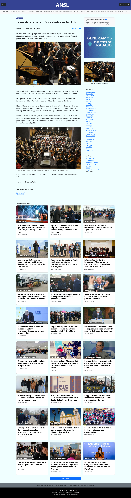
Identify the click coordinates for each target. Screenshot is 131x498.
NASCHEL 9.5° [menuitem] (121, 11)
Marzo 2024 (89, 97)
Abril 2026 (89, 143)
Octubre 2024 (90, 110)
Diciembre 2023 (90, 92)
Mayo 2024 (89, 101)
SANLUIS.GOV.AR (124, 5)
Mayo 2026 (89, 145)
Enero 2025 (89, 116)
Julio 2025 (89, 127)
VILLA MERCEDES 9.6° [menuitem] (22, 11)
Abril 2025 (89, 121)
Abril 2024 (89, 99)
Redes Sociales (68, 492)
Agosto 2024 (89, 107)
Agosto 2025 (89, 128)
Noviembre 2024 (91, 112)
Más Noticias (65, 478)
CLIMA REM (5, 12)
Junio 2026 (89, 147)
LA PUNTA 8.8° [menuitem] (39, 11)
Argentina (63, 485)
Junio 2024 (89, 103)
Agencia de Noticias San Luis (45, 485)
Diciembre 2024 (90, 114)
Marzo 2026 (89, 141)
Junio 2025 (89, 125)
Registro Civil (90, 161)
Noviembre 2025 (91, 134)
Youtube (91, 485)
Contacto (69, 485)
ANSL (62, 5)
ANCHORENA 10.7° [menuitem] (67, 11)
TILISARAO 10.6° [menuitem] (93, 11)
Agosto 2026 (89, 150)
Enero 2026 (89, 138)
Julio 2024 (89, 105)
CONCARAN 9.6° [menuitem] (102, 11)
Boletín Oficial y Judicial (92, 162)
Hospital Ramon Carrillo (93, 170)
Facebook (76, 485)
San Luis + (89, 166)
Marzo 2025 (89, 119)
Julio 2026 (89, 149)
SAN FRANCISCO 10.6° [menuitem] (112, 11)
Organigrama (54, 492)
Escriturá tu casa (91, 164)
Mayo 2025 (89, 123)
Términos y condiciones (59, 494)
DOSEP (88, 168)
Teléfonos (61, 492)
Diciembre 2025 (90, 136)
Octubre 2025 (90, 132)
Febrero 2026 (90, 139)
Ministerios (20, 193)
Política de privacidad (72, 494)
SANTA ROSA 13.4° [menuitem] (85, 11)
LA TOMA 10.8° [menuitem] (76, 11)
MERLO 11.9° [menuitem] (31, 11)
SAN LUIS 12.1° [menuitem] (13, 11)
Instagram (83, 485)
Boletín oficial (77, 492)
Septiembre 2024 (91, 108)
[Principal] (3, 4)
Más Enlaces (89, 171)
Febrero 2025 (90, 118)
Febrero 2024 (90, 96)
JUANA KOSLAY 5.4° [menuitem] (47, 11)
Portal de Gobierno (91, 159)
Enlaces (57, 485)
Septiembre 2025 (91, 130)
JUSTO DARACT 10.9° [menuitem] (57, 11)
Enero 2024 (89, 94)
